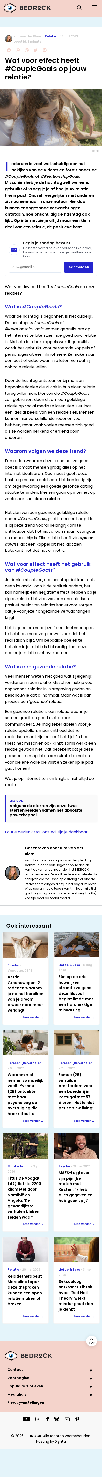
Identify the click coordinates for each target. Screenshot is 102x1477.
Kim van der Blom (27, 36)
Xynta (60, 1441)
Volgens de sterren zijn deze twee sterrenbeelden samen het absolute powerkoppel (46, 810)
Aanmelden (78, 267)
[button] (87, 1370)
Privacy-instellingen (25, 1402)
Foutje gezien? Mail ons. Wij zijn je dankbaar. (46, 832)
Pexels (95, 151)
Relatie (50, 36)
